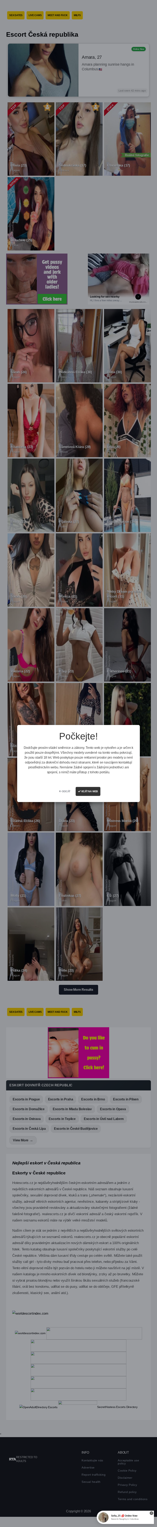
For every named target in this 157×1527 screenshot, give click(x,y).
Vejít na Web (89, 791)
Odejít (66, 791)
